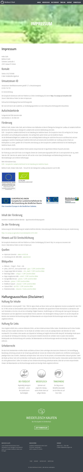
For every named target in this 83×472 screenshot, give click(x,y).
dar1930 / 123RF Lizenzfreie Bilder (23, 286)
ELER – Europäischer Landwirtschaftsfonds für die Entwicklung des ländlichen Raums (25, 164)
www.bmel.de (27, 257)
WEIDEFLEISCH (46, 2)
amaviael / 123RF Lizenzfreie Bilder (26, 284)
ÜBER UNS (62, 2)
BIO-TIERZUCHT (55, 2)
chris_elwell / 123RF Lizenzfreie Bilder (34, 271)
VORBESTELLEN (77, 2)
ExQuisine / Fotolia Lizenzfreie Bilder (26, 289)
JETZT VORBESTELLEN (41, 428)
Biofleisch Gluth (37, 467)
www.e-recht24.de (23, 254)
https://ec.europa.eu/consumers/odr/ (61, 96)
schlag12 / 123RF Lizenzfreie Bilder (25, 274)
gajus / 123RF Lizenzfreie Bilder (36, 268)
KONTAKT (69, 2)
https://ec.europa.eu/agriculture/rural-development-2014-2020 (19, 233)
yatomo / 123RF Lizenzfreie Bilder (27, 279)
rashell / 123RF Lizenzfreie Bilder (29, 276)
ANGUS (39, 2)
